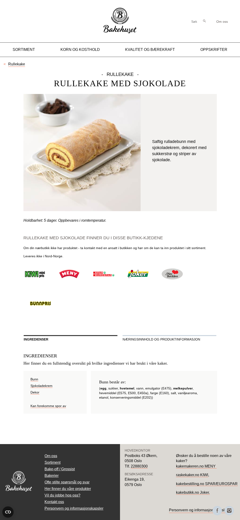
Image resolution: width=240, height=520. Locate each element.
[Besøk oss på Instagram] (229, 510)
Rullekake (16, 64)
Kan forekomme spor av (48, 406)
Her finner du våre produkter (68, 489)
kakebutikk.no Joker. (193, 492)
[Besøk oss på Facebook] (217, 510)
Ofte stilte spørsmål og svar (67, 482)
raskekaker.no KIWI (192, 475)
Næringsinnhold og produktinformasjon (161, 339)
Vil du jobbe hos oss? (62, 495)
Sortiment (24, 50)
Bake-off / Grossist (60, 469)
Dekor (34, 392)
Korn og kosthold (80, 50)
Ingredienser (36, 339)
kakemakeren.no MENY (196, 466)
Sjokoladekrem (41, 386)
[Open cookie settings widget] (8, 512)
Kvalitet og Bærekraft (150, 50)
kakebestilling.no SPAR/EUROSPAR (207, 484)
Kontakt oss (54, 502)
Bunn (34, 379)
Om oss (222, 21)
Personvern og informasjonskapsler (74, 508)
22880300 (139, 466)
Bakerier (52, 476)
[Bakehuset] (120, 33)
